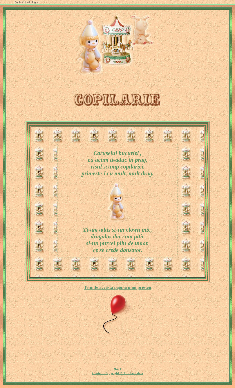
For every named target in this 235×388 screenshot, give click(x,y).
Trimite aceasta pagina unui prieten (117, 287)
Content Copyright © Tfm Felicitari (117, 373)
